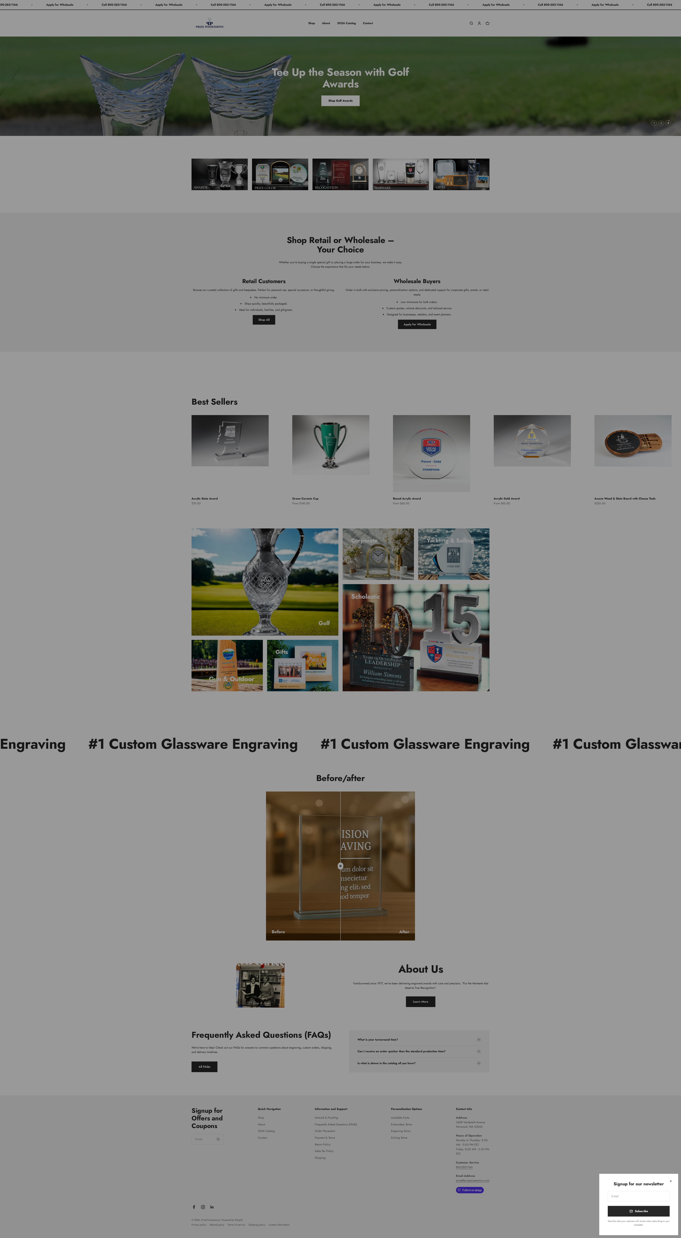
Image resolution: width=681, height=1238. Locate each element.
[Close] (670, 1181)
